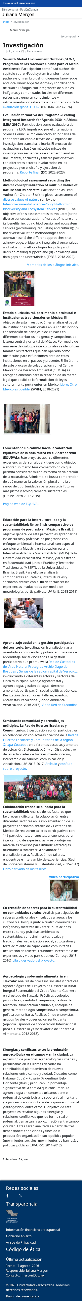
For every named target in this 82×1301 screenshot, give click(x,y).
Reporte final (29, 172)
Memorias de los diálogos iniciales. (53, 265)
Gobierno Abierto (19, 1236)
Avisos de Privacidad (21, 1242)
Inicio (6, 22)
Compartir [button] (70, 36)
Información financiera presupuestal (33, 1229)
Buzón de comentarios (22, 1296)
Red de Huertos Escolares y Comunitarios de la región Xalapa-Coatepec (40, 740)
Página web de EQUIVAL (21, 504)
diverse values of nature (21, 199)
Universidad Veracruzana (18, 3)
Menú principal (19, 30)
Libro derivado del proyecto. (34, 960)
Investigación (23, 45)
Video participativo (64, 877)
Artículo (51, 764)
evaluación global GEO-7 (21, 107)
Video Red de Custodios (59, 705)
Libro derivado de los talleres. (25, 869)
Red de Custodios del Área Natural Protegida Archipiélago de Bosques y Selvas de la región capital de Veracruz (40, 667)
